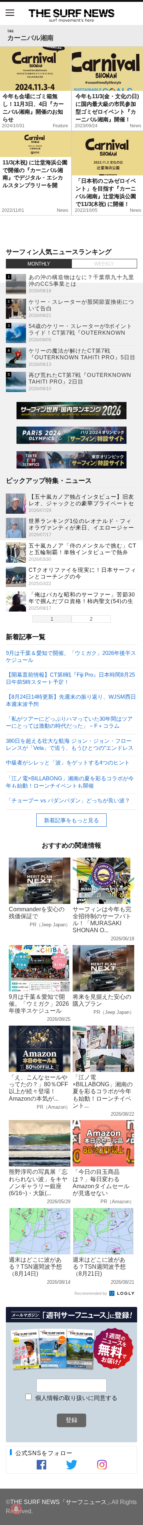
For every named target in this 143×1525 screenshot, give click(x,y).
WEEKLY (104, 264)
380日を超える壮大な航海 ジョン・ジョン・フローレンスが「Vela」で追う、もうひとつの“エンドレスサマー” (69, 744)
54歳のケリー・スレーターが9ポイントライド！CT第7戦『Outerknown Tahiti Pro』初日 (80, 332)
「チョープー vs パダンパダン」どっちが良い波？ (68, 800)
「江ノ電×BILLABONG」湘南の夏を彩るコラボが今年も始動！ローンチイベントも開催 (70, 781)
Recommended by (91, 1293)
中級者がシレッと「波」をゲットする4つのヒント (68, 762)
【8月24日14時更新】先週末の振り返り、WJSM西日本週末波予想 (71, 700)
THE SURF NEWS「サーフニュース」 (61, 1502)
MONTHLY (38, 264)
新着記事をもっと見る (71, 820)
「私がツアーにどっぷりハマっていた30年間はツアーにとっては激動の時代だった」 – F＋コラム (69, 722)
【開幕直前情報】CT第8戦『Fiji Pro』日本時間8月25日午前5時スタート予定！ (70, 677)
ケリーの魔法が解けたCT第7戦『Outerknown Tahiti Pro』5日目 (82, 354)
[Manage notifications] (16, 1509)
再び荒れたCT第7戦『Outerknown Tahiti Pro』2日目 (80, 378)
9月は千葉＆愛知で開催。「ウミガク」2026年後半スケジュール (71, 656)
